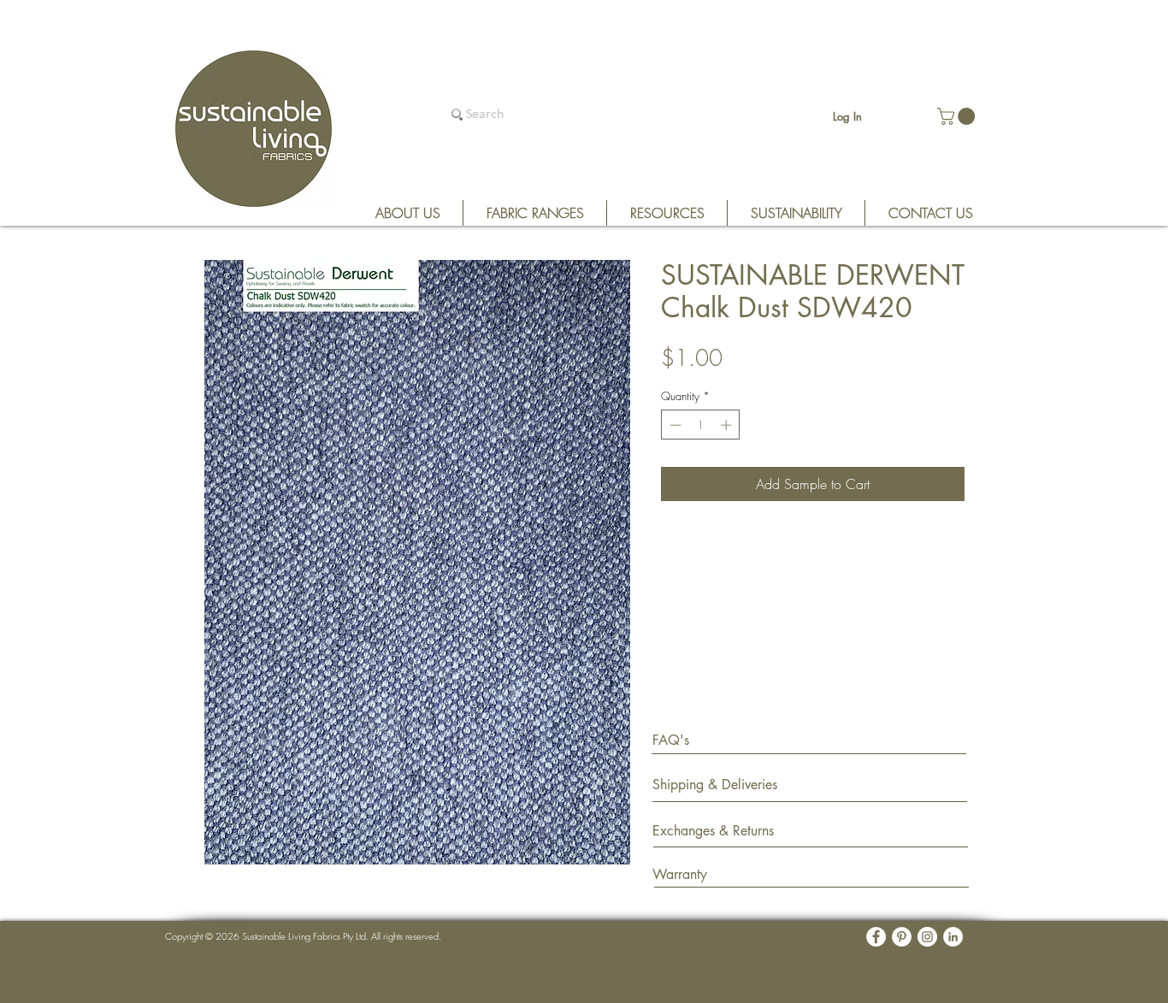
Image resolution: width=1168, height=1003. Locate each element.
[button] (958, 116)
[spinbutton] (700, 425)
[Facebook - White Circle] (876, 937)
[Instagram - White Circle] (927, 937)
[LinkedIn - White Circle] (953, 937)
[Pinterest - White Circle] (901, 937)
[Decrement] (674, 425)
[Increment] (727, 425)
